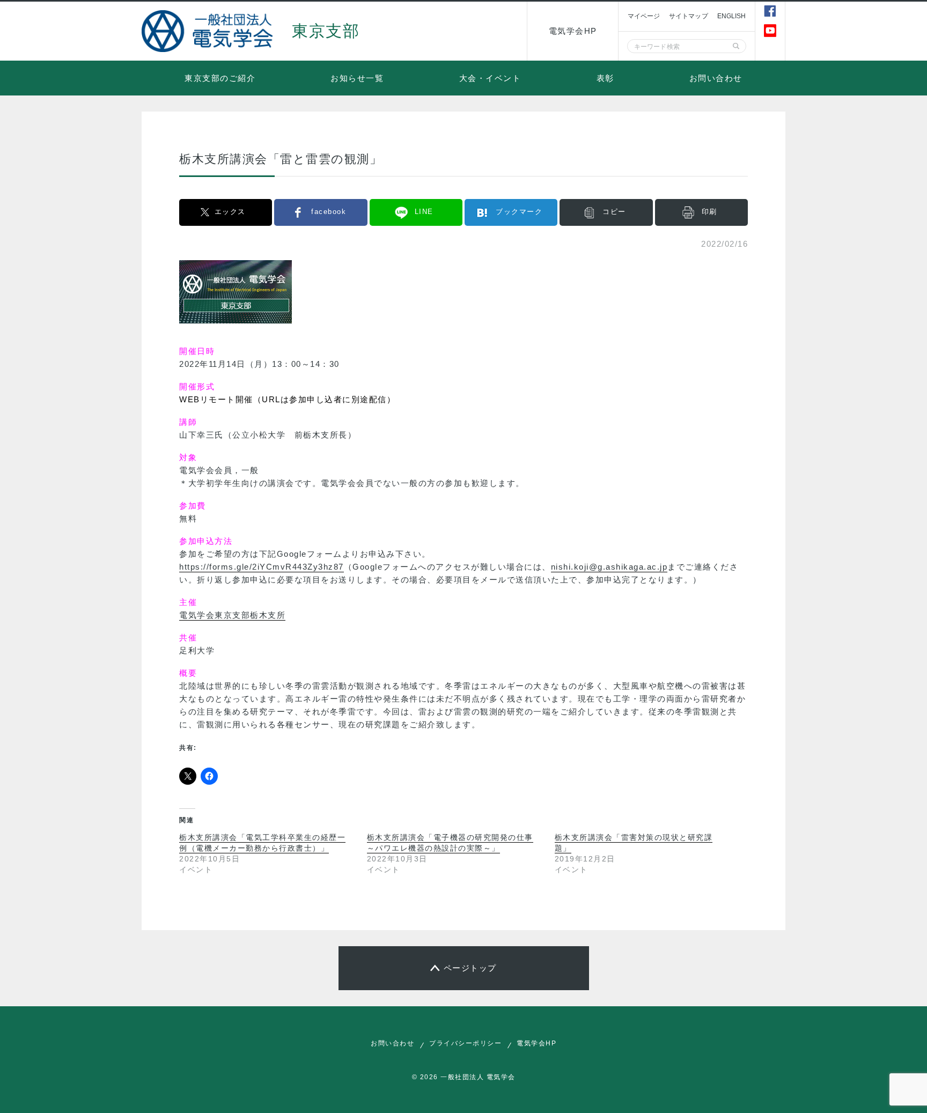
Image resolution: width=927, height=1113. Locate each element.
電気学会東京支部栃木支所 (232, 615)
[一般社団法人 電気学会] (209, 31)
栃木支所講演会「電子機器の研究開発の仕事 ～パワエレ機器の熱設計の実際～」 (450, 842)
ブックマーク (519, 212)
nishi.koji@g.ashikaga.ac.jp (609, 566)
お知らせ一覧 (357, 78)
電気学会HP (573, 30)
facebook (328, 212)
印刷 (709, 212)
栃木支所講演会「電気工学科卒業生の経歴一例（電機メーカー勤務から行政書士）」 (262, 842)
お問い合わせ (715, 78)
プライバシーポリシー (465, 1043)
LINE (424, 212)
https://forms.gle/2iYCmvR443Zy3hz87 (261, 566)
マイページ (644, 16)
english (731, 16)
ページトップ (470, 967)
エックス (230, 212)
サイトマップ (688, 16)
